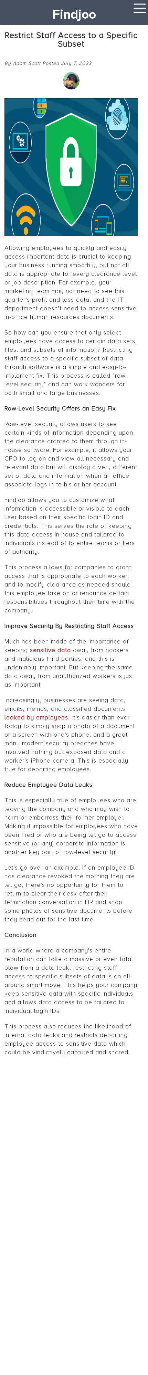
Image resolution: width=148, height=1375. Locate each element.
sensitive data (50, 650)
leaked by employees (36, 717)
